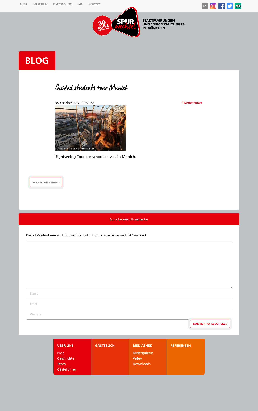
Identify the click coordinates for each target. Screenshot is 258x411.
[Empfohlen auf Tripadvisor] (238, 6)
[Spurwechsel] (148, 22)
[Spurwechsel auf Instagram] (213, 6)
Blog (37, 60)
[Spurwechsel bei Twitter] (230, 6)
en (205, 6)
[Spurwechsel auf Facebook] (221, 6)
